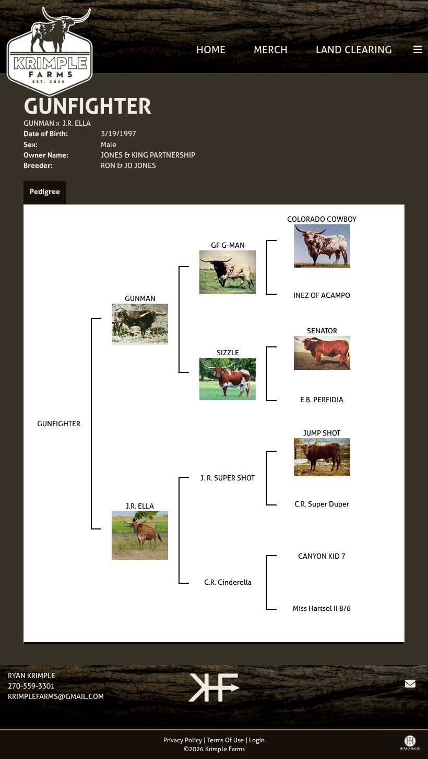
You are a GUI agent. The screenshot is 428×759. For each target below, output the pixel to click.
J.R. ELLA (77, 123)
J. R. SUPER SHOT (227, 478)
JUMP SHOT (321, 433)
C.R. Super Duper (321, 504)
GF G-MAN (228, 245)
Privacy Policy (182, 740)
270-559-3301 (31, 686)
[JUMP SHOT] (322, 456)
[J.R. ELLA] (140, 534)
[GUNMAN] (140, 324)
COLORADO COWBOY (321, 219)
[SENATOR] (322, 352)
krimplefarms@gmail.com (56, 696)
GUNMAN (38, 123)
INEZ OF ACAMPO (321, 295)
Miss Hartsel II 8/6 (322, 608)
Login (257, 740)
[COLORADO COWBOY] (322, 245)
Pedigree (45, 191)
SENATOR (322, 330)
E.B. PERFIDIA (321, 399)
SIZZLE (228, 352)
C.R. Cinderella (228, 582)
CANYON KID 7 (322, 556)
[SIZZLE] (227, 378)
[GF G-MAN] (227, 271)
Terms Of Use (225, 740)
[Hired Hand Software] (410, 746)
